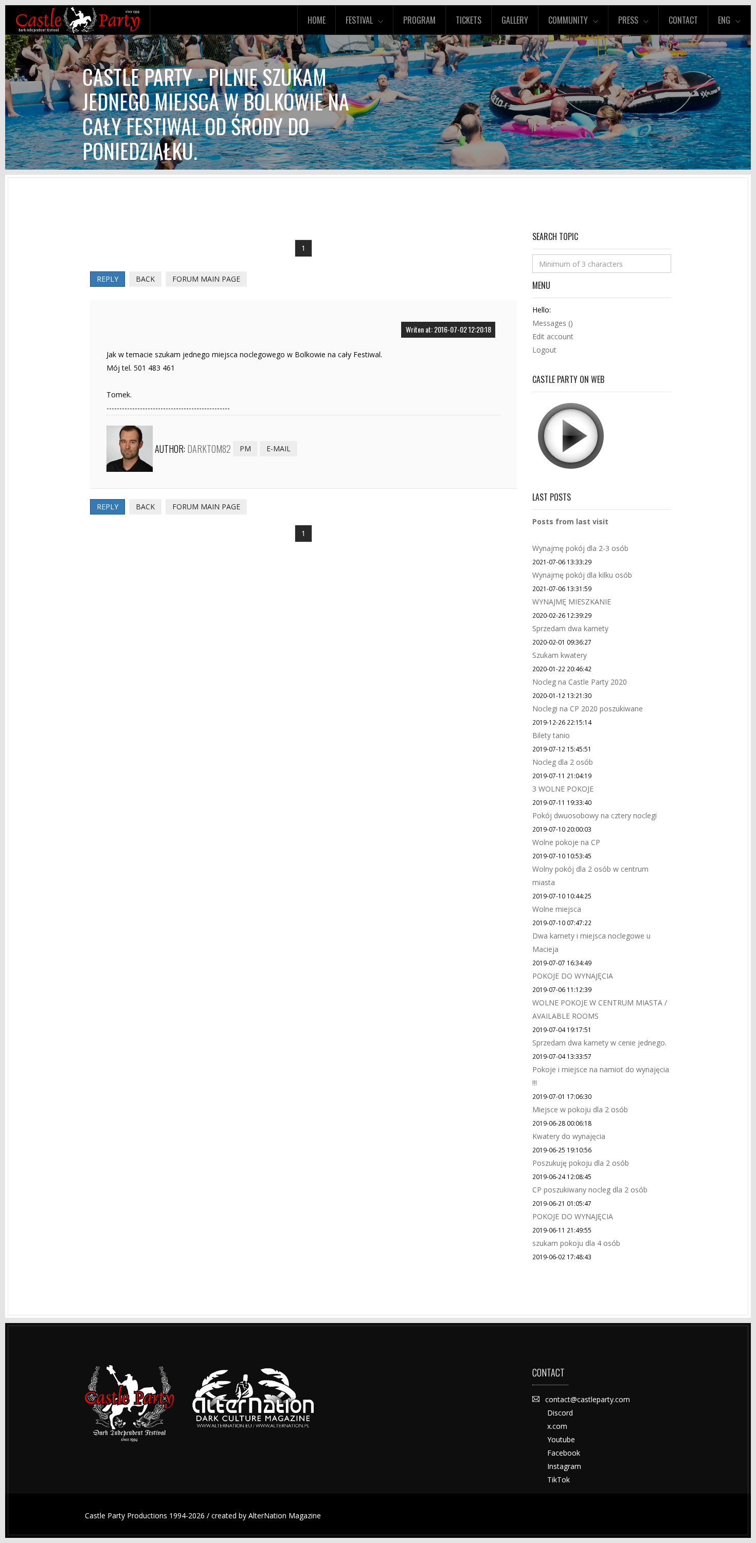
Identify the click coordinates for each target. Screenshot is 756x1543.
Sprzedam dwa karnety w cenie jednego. (599, 1043)
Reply (107, 279)
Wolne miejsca (556, 909)
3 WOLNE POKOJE (562, 789)
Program (419, 20)
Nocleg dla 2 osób (562, 762)
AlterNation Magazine (284, 1515)
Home (317, 20)
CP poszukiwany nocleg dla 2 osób (589, 1190)
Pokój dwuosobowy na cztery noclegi (594, 815)
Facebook (563, 1453)
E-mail (278, 448)
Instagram (564, 1466)
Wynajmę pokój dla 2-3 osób (580, 548)
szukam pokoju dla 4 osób (576, 1243)
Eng (724, 20)
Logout (544, 350)
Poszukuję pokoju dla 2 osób (580, 1163)
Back (145, 279)
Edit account (552, 336)
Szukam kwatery (559, 655)
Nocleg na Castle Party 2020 (579, 682)
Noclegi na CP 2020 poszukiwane (587, 708)
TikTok (558, 1479)
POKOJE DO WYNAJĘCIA (572, 976)
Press (628, 20)
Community (568, 20)
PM (245, 448)
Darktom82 (209, 448)
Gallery (514, 20)
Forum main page (206, 279)
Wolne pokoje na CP (566, 842)
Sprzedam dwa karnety (570, 628)
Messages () (552, 323)
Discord (560, 1413)
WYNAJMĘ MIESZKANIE (571, 602)
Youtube (561, 1439)
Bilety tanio (551, 735)
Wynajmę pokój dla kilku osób (582, 575)
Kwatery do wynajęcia (568, 1136)
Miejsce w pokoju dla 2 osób (580, 1109)
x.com (557, 1426)
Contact (683, 20)
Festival (359, 20)
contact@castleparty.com (587, 1399)
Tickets (468, 20)
